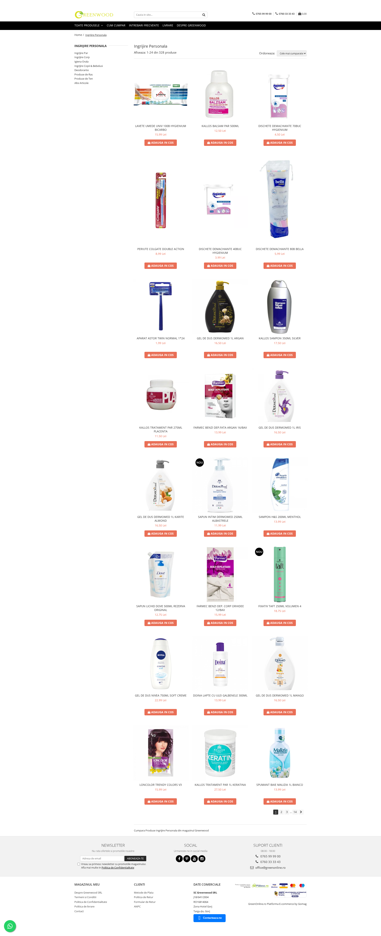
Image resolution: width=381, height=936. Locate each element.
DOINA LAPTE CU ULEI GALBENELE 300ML (220, 695)
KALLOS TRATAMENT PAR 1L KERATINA (220, 785)
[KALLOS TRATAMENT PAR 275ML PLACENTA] (161, 396)
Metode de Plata (143, 892)
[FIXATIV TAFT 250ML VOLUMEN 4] (280, 574)
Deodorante (81, 70)
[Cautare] (203, 15)
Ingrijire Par (81, 53)
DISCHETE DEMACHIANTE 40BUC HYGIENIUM (220, 251)
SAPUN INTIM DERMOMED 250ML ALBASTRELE (220, 518)
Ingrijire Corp (82, 57)
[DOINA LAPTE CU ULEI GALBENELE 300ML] (220, 664)
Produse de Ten (83, 78)
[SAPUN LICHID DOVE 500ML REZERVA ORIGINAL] (161, 574)
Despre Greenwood (191, 25)
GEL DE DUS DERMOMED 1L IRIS (280, 427)
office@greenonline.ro (270, 868)
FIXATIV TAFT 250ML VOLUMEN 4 (279, 606)
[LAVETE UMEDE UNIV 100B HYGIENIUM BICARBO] (161, 94)
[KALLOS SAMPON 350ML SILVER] (280, 306)
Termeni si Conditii (85, 897)
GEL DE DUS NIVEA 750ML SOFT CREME (161, 695)
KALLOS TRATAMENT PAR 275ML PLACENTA (160, 429)
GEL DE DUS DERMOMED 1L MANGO (280, 695)
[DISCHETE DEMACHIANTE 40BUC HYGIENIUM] (220, 200)
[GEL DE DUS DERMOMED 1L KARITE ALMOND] (161, 485)
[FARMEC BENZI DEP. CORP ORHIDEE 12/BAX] (220, 574)
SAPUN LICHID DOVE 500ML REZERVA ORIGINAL (160, 608)
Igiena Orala (81, 61)
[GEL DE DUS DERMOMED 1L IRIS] (280, 396)
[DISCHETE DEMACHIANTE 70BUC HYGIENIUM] (280, 94)
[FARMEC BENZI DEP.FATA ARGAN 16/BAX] (220, 396)
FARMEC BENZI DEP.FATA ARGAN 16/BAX (220, 427)
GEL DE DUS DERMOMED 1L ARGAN (220, 338)
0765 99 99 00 (270, 856)
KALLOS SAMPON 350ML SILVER (280, 338)
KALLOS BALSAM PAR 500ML (220, 126)
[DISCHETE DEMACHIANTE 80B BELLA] (280, 200)
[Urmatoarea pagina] (301, 812)
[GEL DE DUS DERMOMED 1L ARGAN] (220, 306)
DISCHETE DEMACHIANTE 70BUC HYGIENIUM (279, 128)
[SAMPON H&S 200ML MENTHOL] (280, 485)
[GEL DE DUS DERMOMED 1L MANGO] (280, 664)
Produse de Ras (83, 74)
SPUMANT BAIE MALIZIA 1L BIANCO (279, 785)
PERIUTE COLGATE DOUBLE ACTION (160, 249)
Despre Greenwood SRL (88, 892)
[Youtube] (194, 858)
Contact (79, 911)
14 (295, 812)
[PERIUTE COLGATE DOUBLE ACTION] (161, 200)
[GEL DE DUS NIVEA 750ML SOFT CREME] (161, 664)
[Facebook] (179, 858)
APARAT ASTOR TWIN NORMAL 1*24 (161, 338)
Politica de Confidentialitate (118, 867)
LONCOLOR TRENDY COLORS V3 (161, 785)
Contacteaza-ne (212, 917)
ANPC (137, 906)
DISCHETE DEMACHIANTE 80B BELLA (280, 249)
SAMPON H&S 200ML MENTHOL (280, 517)
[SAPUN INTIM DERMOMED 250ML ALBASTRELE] (220, 485)
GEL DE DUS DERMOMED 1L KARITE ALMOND (160, 518)
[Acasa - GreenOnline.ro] (94, 14)
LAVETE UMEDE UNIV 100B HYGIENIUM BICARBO (160, 128)
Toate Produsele (87, 25)
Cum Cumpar (116, 25)
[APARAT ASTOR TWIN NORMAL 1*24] (161, 306)
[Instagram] (201, 858)
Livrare (168, 25)
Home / (79, 35)
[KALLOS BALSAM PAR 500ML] (220, 94)
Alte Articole (81, 83)
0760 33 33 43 (270, 862)
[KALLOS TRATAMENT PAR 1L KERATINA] (220, 753)
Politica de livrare (84, 906)
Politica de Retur (143, 897)
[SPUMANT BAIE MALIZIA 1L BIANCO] (280, 753)
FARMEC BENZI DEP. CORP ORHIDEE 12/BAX (220, 608)
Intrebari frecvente (144, 25)
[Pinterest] (186, 858)
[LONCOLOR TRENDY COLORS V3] (161, 753)
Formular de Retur (145, 902)
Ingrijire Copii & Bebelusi (88, 66)
